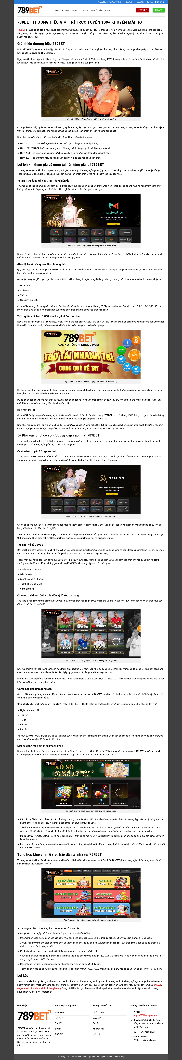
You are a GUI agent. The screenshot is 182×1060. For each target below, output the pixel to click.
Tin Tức (150, 2)
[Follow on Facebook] (155, 2)
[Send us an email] (163, 2)
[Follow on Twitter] (161, 2)
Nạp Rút (129, 2)
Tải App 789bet (115, 2)
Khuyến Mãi (139, 2)
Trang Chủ (102, 2)
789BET (21, 30)
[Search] (51, 10)
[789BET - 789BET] (31, 10)
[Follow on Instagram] (158, 2)
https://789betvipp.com (145, 1015)
